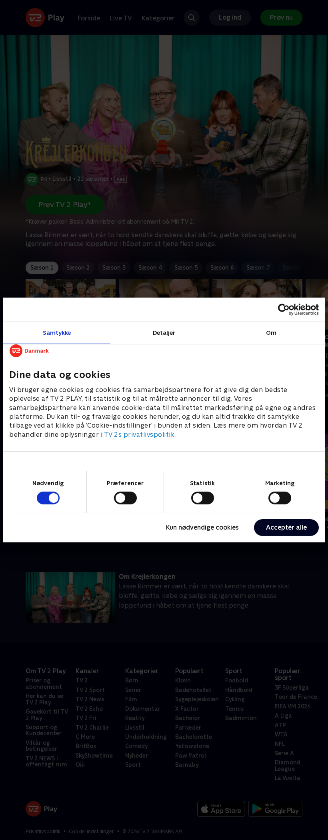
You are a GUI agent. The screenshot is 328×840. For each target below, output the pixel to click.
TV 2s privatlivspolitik (139, 434)
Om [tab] (271, 332)
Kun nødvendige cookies (202, 527)
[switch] (125, 498)
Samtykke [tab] (57, 332)
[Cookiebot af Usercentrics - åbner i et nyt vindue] (284, 310)
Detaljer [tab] (164, 332)
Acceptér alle (286, 527)
